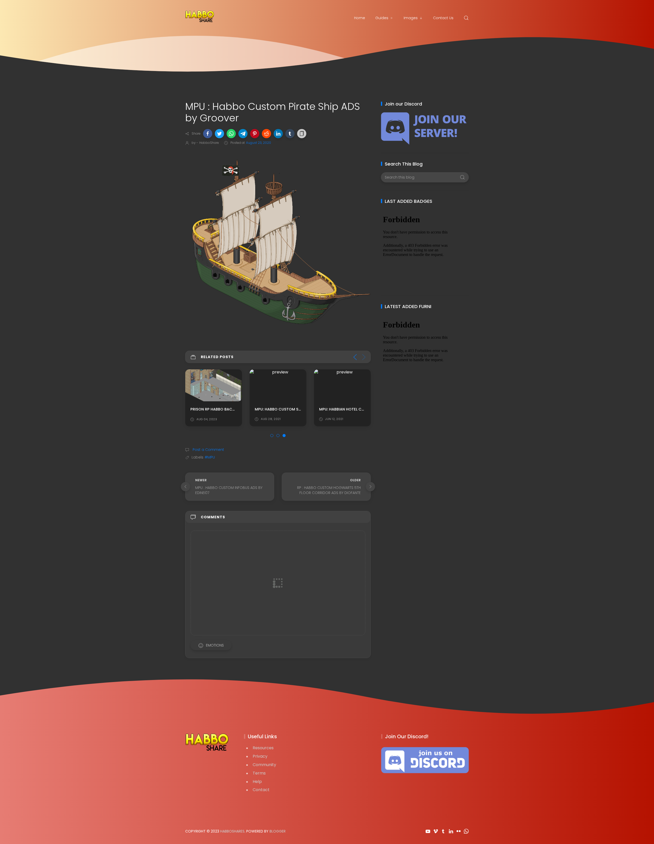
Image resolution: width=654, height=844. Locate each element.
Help (257, 781)
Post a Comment (208, 449)
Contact (261, 790)
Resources (263, 748)
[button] (207, 133)
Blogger (278, 831)
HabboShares (232, 831)
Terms (259, 773)
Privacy (260, 756)
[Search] (466, 18)
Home (359, 17)
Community (264, 765)
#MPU (210, 457)
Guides (381, 17)
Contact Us (443, 17)
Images (411, 17)
